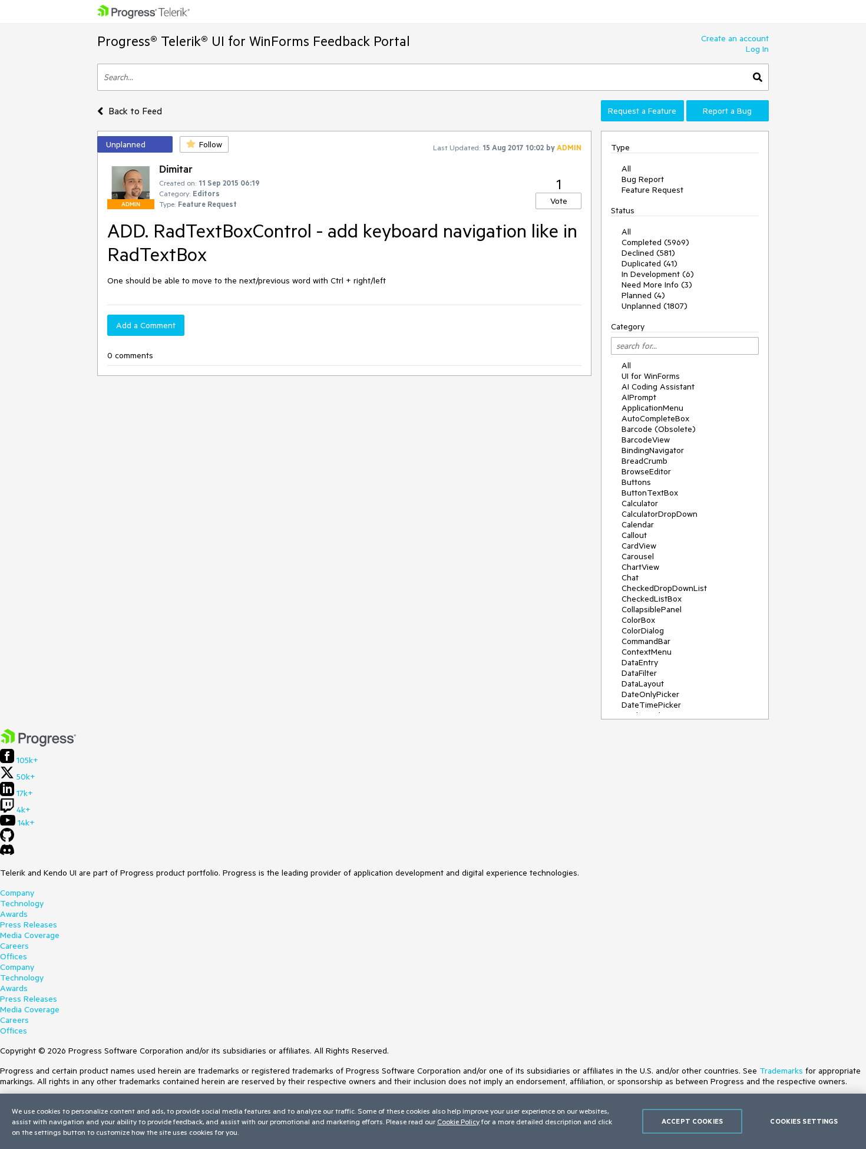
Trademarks (781, 1070)
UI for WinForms (651, 376)
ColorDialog (643, 630)
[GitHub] (7, 839)
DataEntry (640, 662)
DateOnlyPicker (650, 694)
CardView (639, 545)
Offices (13, 956)
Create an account (735, 38)
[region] (433, 1121)
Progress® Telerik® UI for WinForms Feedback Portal (253, 40)
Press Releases (28, 924)
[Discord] (7, 852)
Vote (558, 201)
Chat (630, 577)
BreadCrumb (644, 460)
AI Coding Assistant (658, 386)
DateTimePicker (651, 704)
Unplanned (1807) (654, 306)
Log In (757, 49)
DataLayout (643, 683)
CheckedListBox (652, 598)
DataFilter (639, 673)
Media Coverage (30, 935)
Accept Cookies (692, 1121)
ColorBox (638, 620)
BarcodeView (646, 439)
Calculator (640, 503)
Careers (14, 945)
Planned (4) (643, 295)
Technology (22, 903)
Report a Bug (727, 110)
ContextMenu (647, 651)
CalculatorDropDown (660, 514)
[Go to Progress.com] (38, 743)
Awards (14, 914)
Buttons (636, 482)
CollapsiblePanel (652, 609)
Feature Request (652, 189)
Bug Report (643, 179)
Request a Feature (642, 110)
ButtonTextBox (650, 492)
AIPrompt (639, 397)
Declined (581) (648, 252)
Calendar (638, 524)
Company (17, 892)
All (626, 168)
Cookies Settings (804, 1121)
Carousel (638, 556)
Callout (634, 535)
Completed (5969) (655, 242)
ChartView (640, 567)
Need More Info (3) (657, 284)
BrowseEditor (646, 471)
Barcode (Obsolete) (659, 429)
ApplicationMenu (652, 407)
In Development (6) (658, 274)
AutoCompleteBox (655, 418)
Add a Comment (146, 325)
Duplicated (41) (649, 263)
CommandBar (646, 641)
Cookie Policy (458, 1121)
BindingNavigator (653, 450)
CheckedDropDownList (664, 588)
